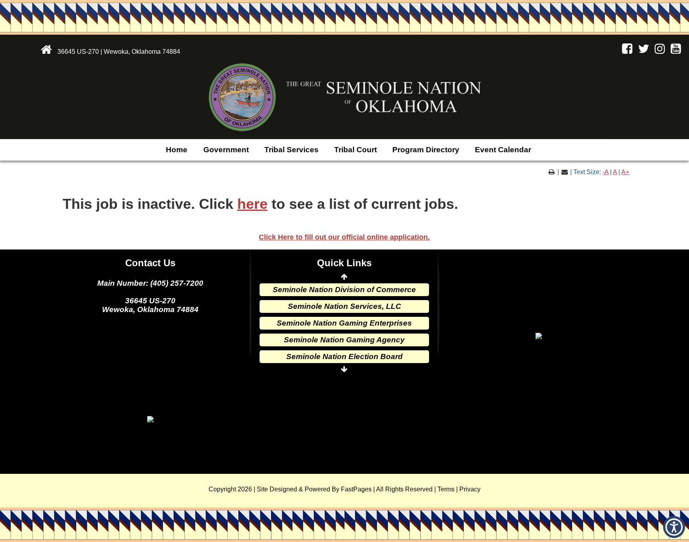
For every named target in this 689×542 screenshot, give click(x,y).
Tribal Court (355, 149)
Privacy (469, 489)
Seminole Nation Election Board (344, 356)
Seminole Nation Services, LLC (344, 306)
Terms (446, 489)
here (252, 204)
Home (176, 149)
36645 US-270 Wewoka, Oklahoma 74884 (150, 305)
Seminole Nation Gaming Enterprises (344, 323)
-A (605, 172)
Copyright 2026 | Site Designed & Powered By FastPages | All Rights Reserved (321, 489)
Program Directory (425, 149)
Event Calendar (503, 149)
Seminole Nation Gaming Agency (344, 340)
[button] (674, 527)
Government (226, 149)
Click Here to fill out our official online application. (344, 237)
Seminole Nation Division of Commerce (344, 289)
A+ (625, 172)
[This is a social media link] (625, 50)
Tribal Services (291, 149)
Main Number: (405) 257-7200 (150, 283)
